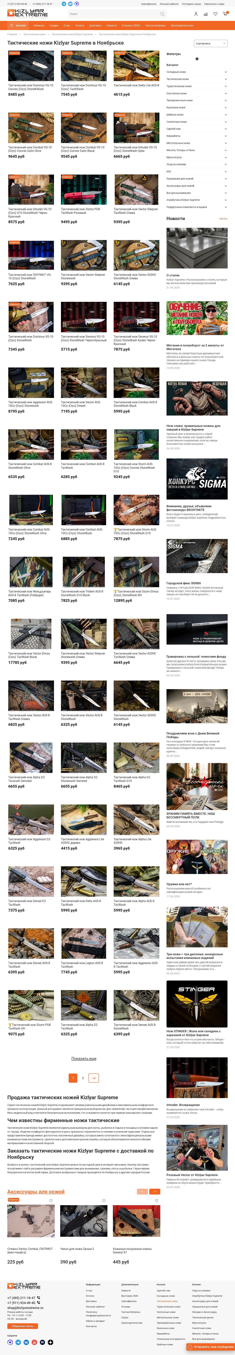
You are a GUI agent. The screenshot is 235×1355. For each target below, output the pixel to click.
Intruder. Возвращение (183, 1105)
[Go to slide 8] (103, 585)
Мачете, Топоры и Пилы (181, 150)
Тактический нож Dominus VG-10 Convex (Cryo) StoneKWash (30, 87)
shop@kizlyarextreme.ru (25, 1308)
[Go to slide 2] (25, 79)
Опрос (124, 1317)
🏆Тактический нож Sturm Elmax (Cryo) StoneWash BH (136, 593)
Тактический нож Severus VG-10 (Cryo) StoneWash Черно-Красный (83, 338)
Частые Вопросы (130, 1312)
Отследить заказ (191, 4)
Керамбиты (173, 135)
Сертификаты (148, 4)
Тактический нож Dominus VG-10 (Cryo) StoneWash (30, 338)
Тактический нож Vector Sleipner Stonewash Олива (83, 655)
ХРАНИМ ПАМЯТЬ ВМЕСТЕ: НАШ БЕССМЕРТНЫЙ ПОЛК (191, 815)
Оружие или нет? (179, 884)
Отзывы (125, 1306)
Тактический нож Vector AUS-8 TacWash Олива (29, 717)
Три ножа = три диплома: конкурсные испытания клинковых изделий (195, 956)
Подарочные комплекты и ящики (187, 207)
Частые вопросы (155, 25)
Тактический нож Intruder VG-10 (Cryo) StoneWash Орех (135, 149)
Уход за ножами (176, 164)
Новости (111, 25)
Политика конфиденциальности (98, 1314)
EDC (169, 171)
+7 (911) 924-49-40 (17, 4)
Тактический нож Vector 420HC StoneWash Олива (135, 276)
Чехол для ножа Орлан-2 (77, 1249)
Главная (12, 34)
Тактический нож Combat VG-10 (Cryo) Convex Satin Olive (30, 149)
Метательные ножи (178, 143)
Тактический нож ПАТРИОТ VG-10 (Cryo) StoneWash (29, 276)
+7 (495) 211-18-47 (42, 4)
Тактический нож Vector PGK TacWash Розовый (80, 211)
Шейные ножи (175, 114)
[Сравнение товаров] (205, 14)
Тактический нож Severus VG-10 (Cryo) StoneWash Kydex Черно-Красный (135, 340)
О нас (67, 25)
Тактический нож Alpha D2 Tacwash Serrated (26, 779)
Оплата (79, 25)
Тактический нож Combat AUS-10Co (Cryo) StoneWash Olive (29, 531)
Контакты (91, 1326)
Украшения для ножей (180, 178)
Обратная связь (22, 1326)
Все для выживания (179, 192)
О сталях (173, 275)
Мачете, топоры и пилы (205, 1333)
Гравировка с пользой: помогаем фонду (196, 656)
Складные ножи (176, 71)
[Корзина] (225, 14)
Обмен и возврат (95, 1321)
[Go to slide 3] (31, 79)
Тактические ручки (203, 1317)
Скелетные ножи (177, 121)
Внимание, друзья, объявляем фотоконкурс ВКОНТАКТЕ (189, 508)
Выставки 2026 (129, 1295)
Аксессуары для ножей (180, 185)
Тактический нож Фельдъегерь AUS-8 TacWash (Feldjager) (29, 593)
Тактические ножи (34, 34)
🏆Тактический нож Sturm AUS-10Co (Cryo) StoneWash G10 (135, 531)
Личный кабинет (169, 4)
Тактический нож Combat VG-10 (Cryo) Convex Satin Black (82, 149)
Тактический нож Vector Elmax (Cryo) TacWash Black (29, 655)
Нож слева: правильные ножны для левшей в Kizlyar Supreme (193, 427)
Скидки (53, 25)
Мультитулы (174, 157)
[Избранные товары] (215, 14)
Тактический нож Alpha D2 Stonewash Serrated (79, 779)
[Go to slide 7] (102, 395)
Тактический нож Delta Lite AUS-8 (136, 85)
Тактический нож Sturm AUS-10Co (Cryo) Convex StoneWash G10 (134, 467)
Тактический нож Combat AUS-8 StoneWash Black (135, 404)
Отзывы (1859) (131, 25)
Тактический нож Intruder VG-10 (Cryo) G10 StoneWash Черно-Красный (29, 212)
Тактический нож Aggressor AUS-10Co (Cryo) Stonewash (30, 404)
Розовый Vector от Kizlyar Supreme (192, 1175)
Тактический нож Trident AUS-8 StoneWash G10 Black (82, 593)
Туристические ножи (179, 86)
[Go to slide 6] (151, 141)
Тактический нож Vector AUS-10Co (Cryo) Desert (81, 404)
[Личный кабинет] (195, 14)
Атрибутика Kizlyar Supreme (183, 199)
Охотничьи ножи (177, 93)
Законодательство (182, 25)
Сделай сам (173, 128)
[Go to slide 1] (19, 79)
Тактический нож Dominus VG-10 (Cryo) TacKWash (83, 87)
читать (223, 218)
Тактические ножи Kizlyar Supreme (72, 34)
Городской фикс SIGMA (184, 583)
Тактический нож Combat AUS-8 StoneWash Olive (30, 465)
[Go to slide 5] (43, 79)
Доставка (95, 25)
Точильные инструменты (171, 1339)
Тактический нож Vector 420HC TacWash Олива (135, 655)
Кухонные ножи (176, 107)
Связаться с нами (214, 4)
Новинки (39, 25)
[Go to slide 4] (37, 79)
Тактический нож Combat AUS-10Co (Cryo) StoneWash (82, 531)
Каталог (21, 25)
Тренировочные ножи (180, 100)
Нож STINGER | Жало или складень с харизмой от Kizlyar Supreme (194, 1033)
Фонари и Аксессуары (204, 1312)
